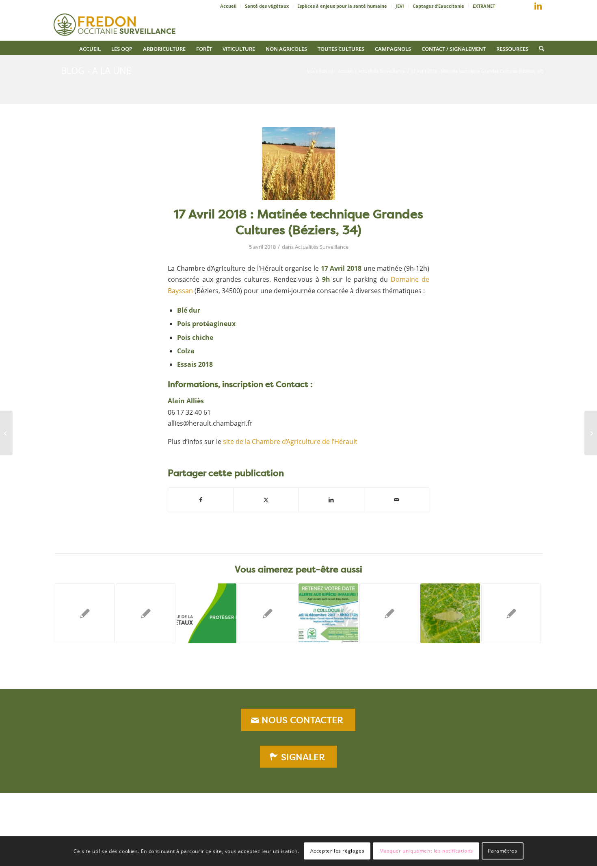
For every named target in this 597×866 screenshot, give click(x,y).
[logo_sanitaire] (115, 22)
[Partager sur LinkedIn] (331, 499)
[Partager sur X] (266, 499)
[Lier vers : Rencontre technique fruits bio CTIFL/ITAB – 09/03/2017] (511, 613)
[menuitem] (228, 6)
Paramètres (502, 850)
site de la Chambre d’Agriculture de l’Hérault (290, 441)
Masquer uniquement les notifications (426, 850)
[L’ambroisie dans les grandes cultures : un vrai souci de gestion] (6, 433)
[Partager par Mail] (396, 499)
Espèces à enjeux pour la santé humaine (342, 6)
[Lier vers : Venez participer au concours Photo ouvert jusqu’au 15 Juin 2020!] (206, 613)
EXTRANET (484, 6)
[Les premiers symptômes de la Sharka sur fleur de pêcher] (590, 433)
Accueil (228, 6)
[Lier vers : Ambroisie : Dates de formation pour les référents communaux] (389, 613)
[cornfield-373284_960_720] (298, 163)
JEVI (400, 6)
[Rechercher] (539, 48)
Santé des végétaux (267, 6)
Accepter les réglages (337, 850)
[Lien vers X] (526, 8)
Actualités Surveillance (321, 246)
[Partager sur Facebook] (201, 499)
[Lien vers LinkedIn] (538, 6)
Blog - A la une (96, 70)
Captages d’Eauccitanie (438, 6)
